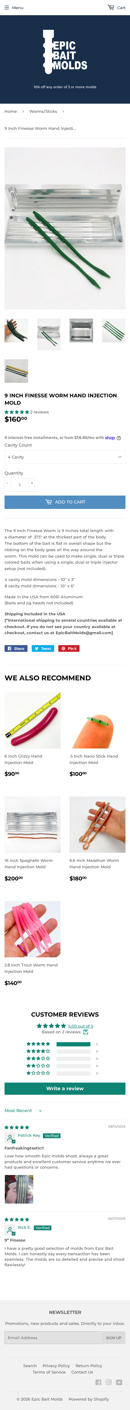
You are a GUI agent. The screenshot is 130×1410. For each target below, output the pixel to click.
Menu (18, 7)
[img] (17, 1127)
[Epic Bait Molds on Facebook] (98, 1383)
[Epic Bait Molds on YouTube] (119, 1383)
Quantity (14, 473)
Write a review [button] (65, 1088)
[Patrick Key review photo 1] (19, 1189)
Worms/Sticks (43, 111)
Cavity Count (18, 445)
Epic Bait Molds (47, 1399)
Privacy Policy (56, 1365)
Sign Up (114, 1338)
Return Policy (89, 1365)
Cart (120, 7)
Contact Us (82, 1372)
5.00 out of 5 (80, 1026)
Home (11, 111)
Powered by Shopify (89, 1399)
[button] (17, 412)
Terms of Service (49, 1372)
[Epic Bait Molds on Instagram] (109, 1383)
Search (30, 1365)
